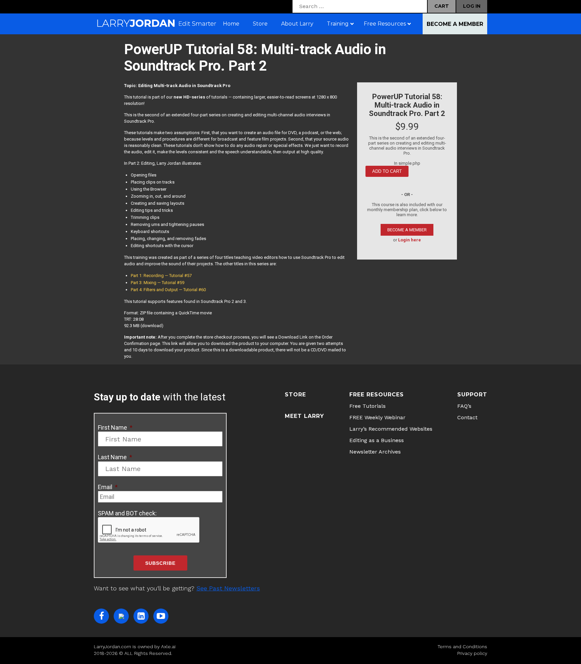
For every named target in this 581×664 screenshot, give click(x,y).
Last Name (115, 457)
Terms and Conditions (462, 646)
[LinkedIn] (141, 616)
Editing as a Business (376, 440)
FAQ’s (464, 406)
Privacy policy (472, 653)
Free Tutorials (367, 406)
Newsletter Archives (375, 451)
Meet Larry (304, 416)
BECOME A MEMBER (407, 229)
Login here (409, 239)
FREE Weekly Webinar (377, 417)
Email (108, 487)
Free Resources (376, 394)
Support (472, 394)
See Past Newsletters (228, 588)
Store (295, 394)
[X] (121, 616)
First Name (115, 427)
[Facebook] (101, 616)
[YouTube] (160, 616)
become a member (455, 24)
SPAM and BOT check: (127, 513)
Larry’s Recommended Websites (390, 429)
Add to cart (387, 171)
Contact (467, 417)
